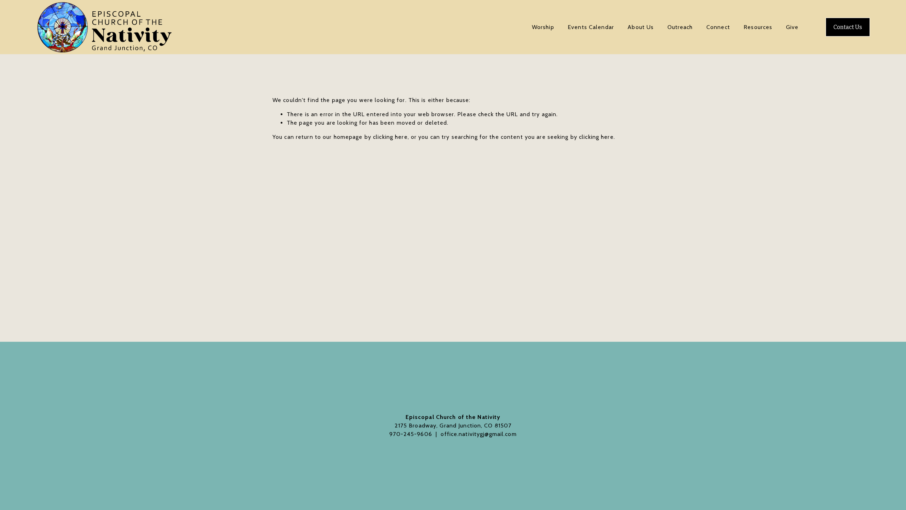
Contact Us (847, 27)
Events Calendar (591, 27)
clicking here (390, 137)
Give (792, 27)
